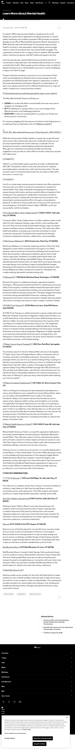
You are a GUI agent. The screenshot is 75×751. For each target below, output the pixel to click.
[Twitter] (3, 702)
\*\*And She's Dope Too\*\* (13, 570)
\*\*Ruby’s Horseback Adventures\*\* (17, 383)
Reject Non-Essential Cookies (43, 738)
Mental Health (35, 594)
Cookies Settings (9, 738)
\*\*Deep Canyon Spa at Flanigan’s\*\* (18, 344)
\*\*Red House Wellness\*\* (14, 241)
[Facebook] (9, 702)
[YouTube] (20, 702)
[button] (46, 3)
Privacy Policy (26, 729)
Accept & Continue (39, 744)
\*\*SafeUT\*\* (8, 159)
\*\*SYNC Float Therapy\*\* (14, 305)
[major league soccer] (3, 710)
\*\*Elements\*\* (9, 277)
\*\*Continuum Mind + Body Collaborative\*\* (21, 213)
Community (21, 594)
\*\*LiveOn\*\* (8, 179)
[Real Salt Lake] (3, 3)
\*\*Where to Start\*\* (43, 124)
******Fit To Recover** (12, 478)
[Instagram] (14, 702)
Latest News (8, 594)
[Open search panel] (49, 2)
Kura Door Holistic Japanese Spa (16, 498)
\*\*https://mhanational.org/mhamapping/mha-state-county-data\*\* (30, 93)
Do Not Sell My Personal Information (15, 733)
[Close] (67, 717)
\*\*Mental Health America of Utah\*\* (18, 424)
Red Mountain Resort (11, 547)
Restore (6, 524)
